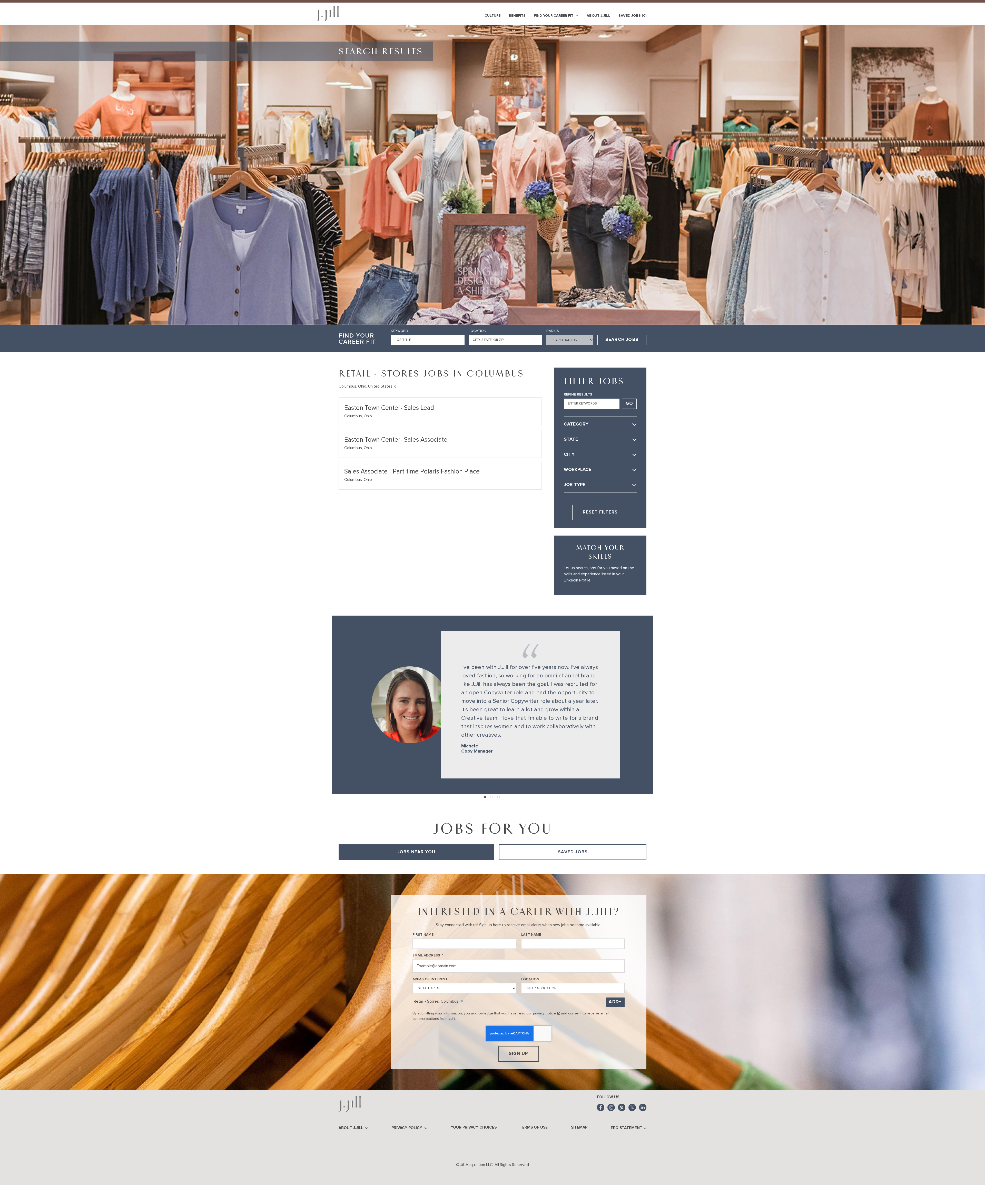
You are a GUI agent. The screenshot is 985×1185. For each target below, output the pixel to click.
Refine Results (578, 394)
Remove (462, 1001)
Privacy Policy (407, 1128)
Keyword (399, 331)
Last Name (531, 934)
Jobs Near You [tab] (416, 852)
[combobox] (505, 340)
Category (576, 424)
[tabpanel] (492, 867)
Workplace (577, 469)
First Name (423, 934)
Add (614, 1002)
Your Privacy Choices (474, 1127)
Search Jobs (621, 340)
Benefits (517, 15)
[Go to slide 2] (492, 797)
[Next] (640, 704)
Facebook (600, 1107)
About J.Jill (598, 15)
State (571, 439)
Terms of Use (534, 1127)
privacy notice (546, 1013)
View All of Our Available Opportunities (370, 867)
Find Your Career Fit (554, 15)
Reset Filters (600, 512)
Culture (492, 15)
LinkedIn (642, 1107)
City (569, 454)
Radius (552, 331)
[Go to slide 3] (498, 797)
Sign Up (518, 1054)
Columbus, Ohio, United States (365, 386)
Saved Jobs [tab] (573, 852)
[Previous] (341, 704)
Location (477, 331)
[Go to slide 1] (485, 797)
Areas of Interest (430, 979)
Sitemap (579, 1127)
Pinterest (621, 1107)
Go (629, 403)
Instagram (611, 1107)
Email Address (427, 955)
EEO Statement (626, 1128)
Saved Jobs (632, 15)
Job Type (574, 484)
